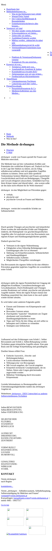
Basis (8, 134)
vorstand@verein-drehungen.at (14, 496)
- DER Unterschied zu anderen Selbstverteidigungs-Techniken (24, 394)
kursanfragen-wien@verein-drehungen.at (31, 498)
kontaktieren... (7, 486)
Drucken (10, 150)
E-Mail (9, 152)
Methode (10, 136)
